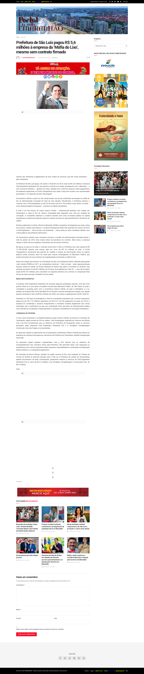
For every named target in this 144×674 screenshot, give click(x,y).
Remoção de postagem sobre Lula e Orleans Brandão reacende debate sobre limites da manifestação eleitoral (110, 188)
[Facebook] (45, 76)
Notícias (23, 37)
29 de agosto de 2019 (44, 57)
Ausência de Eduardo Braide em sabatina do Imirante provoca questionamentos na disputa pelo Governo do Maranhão (52, 559)
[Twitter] (49, 76)
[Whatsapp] (56, 76)
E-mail (19, 618)
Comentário (20, 585)
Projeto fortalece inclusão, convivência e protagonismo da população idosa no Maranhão (53, 526)
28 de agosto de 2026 (23, 560)
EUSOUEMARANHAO (29, 57)
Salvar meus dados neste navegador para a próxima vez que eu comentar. (40, 629)
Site (55, 618)
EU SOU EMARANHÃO (26, 670)
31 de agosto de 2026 (23, 533)
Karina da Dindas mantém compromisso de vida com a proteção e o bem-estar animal (78, 526)
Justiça (20, 520)
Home (17, 1)
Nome (18, 609)
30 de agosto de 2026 (74, 531)
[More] (60, 76)
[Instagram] (53, 76)
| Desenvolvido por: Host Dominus (57, 670)
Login (22, 1)
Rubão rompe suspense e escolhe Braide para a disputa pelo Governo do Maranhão (77, 557)
